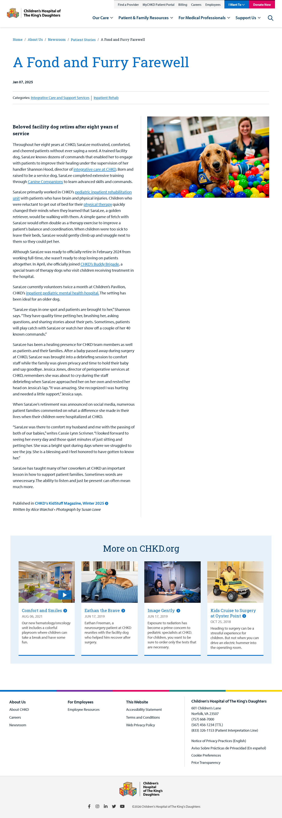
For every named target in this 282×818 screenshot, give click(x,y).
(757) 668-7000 (202, 719)
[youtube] (122, 806)
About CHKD (19, 709)
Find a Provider (128, 4)
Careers (196, 4)
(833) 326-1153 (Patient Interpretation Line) (224, 730)
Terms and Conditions (143, 717)
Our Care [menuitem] (100, 17)
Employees (212, 4)
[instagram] (97, 806)
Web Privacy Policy (140, 725)
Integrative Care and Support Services (60, 97)
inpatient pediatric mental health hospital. (62, 292)
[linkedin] (106, 806)
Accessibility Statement (144, 709)
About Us (35, 39)
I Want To (235, 4)
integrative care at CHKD (94, 169)
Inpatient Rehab (106, 97)
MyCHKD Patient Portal (158, 4)
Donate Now (262, 4)
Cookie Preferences (206, 755)
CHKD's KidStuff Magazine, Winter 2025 (69, 503)
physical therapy (98, 204)
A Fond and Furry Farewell (123, 39)
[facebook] (89, 806)
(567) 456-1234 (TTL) (207, 724)
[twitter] (114, 806)
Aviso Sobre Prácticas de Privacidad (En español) (228, 748)
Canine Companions (45, 181)
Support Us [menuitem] (246, 17)
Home (18, 39)
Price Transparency (205, 762)
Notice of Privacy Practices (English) (218, 740)
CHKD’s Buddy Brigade (100, 264)
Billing (182, 4)
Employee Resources (84, 709)
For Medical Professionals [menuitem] (202, 17)
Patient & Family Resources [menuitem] (143, 17)
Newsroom (57, 39)
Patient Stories (83, 40)
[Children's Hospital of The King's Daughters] (34, 13)
